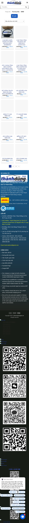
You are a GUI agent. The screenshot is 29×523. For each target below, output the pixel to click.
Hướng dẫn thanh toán (8, 255)
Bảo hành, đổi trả (6, 252)
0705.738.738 (6, 328)
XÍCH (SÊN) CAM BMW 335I (7, 137)
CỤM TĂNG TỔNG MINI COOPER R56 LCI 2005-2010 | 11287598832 (21, 68)
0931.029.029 (6, 326)
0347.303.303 (6, 333)
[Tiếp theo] (19, 166)
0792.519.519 (6, 331)
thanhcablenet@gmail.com (11, 245)
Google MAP (5, 268)
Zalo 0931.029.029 (7, 263)
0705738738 (6, 522)
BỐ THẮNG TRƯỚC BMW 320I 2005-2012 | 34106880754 (7, 92)
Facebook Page (6, 265)
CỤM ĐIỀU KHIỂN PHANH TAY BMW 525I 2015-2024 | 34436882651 (7, 42)
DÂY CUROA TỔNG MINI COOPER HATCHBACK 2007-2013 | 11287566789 (7, 68)
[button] (2, 2)
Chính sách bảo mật (7, 260)
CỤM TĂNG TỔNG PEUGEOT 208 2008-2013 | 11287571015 (22, 42)
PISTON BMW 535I (7, 158)
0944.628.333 (6, 324)
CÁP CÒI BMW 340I (21, 158)
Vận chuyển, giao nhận (8, 257)
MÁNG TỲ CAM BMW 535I (7, 115)
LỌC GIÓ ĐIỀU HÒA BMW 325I (21, 91)
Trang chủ (7, 11)
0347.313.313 (6, 329)
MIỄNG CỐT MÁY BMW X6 (21, 137)
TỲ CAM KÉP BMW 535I (21, 115)
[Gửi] (26, 7)
